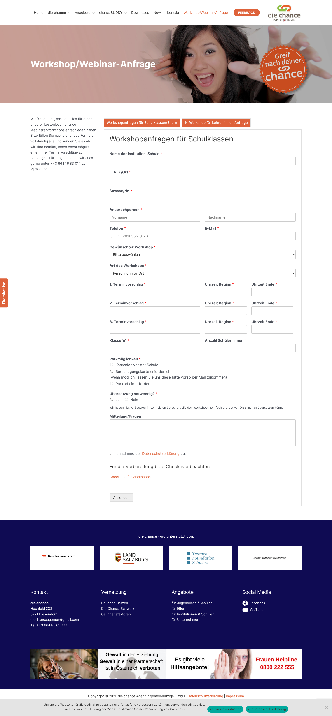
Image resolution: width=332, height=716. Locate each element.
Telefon (118, 228)
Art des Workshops (128, 265)
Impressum (235, 696)
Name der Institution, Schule (136, 153)
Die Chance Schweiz (117, 608)
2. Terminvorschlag (128, 303)
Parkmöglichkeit (125, 359)
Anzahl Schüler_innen (225, 340)
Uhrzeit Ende (264, 284)
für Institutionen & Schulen (193, 614)
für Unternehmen (185, 619)
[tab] (142, 123)
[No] (326, 707)
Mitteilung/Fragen (125, 416)
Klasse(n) (119, 340)
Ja (118, 399)
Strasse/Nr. (121, 191)
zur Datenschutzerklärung (267, 709)
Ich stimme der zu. (151, 453)
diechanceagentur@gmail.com (54, 619)
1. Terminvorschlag (128, 284)
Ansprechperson (126, 209)
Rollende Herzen (114, 603)
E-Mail (212, 228)
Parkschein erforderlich (135, 383)
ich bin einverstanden (225, 709)
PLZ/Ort (122, 172)
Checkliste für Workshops (130, 477)
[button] (68, 12)
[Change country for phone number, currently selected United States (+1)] (115, 236)
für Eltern (179, 608)
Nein (134, 399)
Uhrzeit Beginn (219, 284)
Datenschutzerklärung (161, 453)
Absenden (121, 497)
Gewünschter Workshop (133, 247)
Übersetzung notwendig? (133, 393)
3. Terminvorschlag (128, 321)
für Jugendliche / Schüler (192, 603)
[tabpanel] (202, 318)
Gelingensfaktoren (116, 614)
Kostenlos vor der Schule (137, 365)
